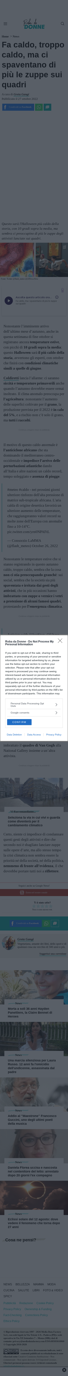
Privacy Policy (53, 734)
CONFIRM (19, 722)
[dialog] (34, 688)
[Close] (61, 641)
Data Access (34, 734)
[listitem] (34, 704)
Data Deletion (14, 734)
